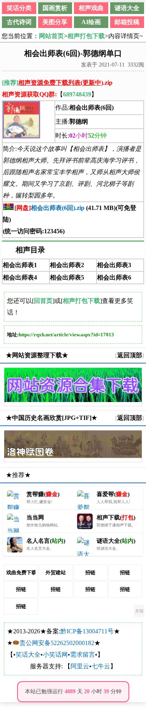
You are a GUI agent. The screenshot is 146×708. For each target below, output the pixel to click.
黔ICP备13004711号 (87, 631)
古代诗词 (19, 22)
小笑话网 (55, 654)
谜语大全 (126, 8)
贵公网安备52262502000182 (56, 643)
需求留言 (82, 654)
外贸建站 (56, 572)
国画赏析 (54, 8)
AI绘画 (91, 22)
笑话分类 (19, 8)
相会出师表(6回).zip (49, 208)
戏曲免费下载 (21, 572)
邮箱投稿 (126, 22)
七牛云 (100, 666)
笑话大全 (28, 654)
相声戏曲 (91, 8)
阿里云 (79, 666)
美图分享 (54, 22)
